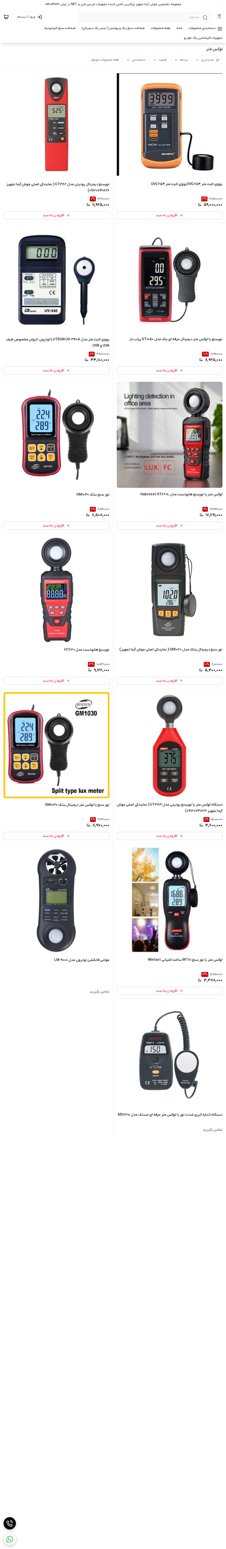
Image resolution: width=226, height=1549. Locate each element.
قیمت (162, 60)
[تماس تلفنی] (10, 1523)
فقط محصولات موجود (105, 60)
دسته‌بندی (138, 60)
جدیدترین (207, 60)
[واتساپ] (10, 1539)
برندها (184, 60)
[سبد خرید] (6, 17)
